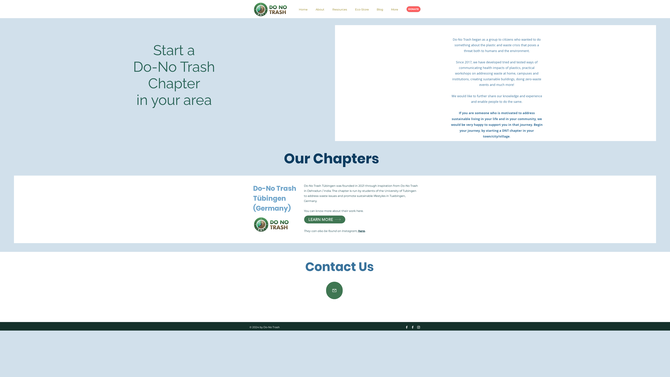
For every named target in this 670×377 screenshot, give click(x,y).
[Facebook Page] (413, 327)
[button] (320, 8)
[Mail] (334, 290)
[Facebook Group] (407, 327)
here (361, 231)
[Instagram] (418, 327)
